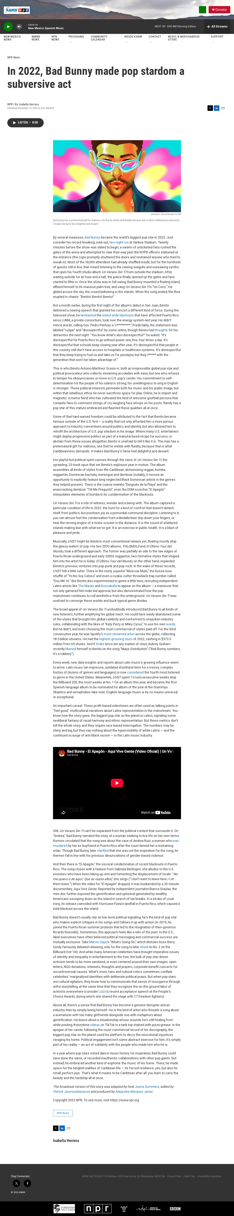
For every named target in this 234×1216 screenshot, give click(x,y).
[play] (8, 27)
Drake (100, 644)
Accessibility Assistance (209, 1176)
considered (135, 672)
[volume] (19, 27)
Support (217, 36)
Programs (76, 36)
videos (95, 1025)
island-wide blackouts (118, 315)
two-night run (119, 242)
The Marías (86, 586)
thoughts (161, 330)
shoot (144, 947)
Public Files (189, 1176)
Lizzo (102, 991)
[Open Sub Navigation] (71, 42)
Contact (155, 36)
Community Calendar (99, 38)
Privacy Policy (174, 1176)
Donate (221, 10)
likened (71, 649)
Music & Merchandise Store (184, 38)
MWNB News (36, 38)
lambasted (88, 315)
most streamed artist (119, 634)
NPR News (55, 38)
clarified (103, 851)
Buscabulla (109, 586)
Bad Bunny (92, 237)
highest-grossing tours (116, 639)
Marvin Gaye (98, 942)
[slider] (25, 26)
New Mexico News (12, 38)
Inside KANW (133, 36)
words (170, 624)
